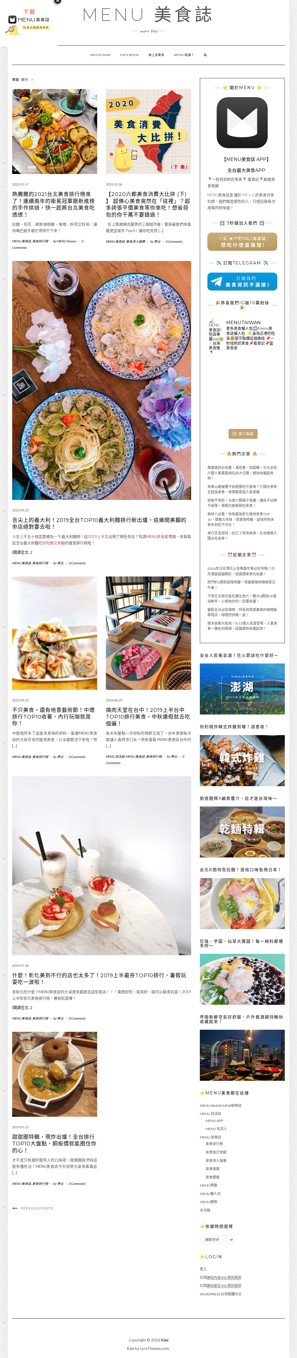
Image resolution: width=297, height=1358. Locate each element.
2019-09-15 (20, 700)
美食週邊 (213, 1177)
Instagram (100, 55)
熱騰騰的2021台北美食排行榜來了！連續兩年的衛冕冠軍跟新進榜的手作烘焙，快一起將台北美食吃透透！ (53, 204)
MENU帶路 (208, 1185)
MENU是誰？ (184, 55)
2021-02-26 (114, 184)
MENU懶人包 (210, 1194)
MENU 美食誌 (148, 15)
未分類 (205, 1210)
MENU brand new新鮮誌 (221, 1105)
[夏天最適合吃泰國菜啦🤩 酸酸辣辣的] (264, 392)
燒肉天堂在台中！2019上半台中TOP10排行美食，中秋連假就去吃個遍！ (148, 717)
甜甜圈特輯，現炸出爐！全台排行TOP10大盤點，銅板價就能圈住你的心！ (54, 1144)
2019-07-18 (20, 965)
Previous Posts (37, 1208)
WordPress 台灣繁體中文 (221, 1294)
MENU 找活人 (216, 1129)
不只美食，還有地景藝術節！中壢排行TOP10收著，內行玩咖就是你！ (53, 717)
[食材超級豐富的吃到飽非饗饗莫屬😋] (242, 370)
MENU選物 (208, 1202)
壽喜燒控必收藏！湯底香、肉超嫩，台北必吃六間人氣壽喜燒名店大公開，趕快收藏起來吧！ (242, 473)
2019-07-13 (20, 1127)
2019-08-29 (114, 700)
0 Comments (174, 241)
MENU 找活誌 (115, 756)
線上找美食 (156, 55)
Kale (165, 1340)
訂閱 (220, 1277)
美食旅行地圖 (216, 1152)
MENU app (214, 1120)
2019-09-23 (20, 510)
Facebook (129, 55)
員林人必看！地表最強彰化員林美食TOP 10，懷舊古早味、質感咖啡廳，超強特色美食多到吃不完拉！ (240, 519)
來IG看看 (245, 433)
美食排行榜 (40, 241)
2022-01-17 (20, 184)
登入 (203, 1269)
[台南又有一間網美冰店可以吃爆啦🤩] (264, 415)
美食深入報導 (135, 241)
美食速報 (213, 1169)
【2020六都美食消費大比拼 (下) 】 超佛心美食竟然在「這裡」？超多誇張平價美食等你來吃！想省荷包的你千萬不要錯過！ (148, 204)
